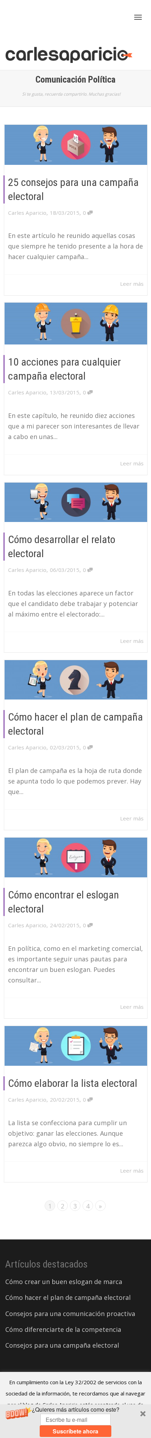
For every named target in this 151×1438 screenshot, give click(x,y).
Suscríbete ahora (75, 1431)
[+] (76, 145)
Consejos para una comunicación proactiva (70, 1313)
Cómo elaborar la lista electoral (72, 1083)
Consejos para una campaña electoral (62, 1345)
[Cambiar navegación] (138, 17)
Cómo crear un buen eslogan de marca (63, 1281)
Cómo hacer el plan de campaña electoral (68, 1297)
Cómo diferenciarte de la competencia (63, 1329)
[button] (75, 1421)
